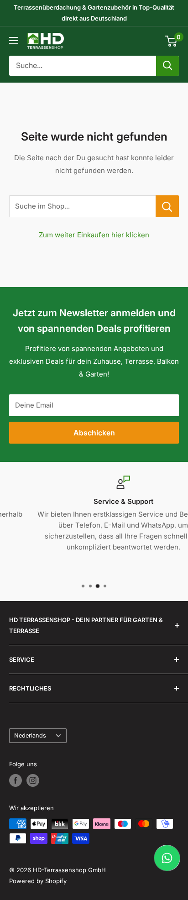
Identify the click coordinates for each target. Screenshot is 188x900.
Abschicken (94, 432)
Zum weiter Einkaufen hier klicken (94, 234)
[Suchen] (167, 66)
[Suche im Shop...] (167, 206)
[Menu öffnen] (13, 40)
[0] (171, 41)
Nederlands (30, 735)
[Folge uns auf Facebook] (15, 780)
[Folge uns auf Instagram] (32, 780)
